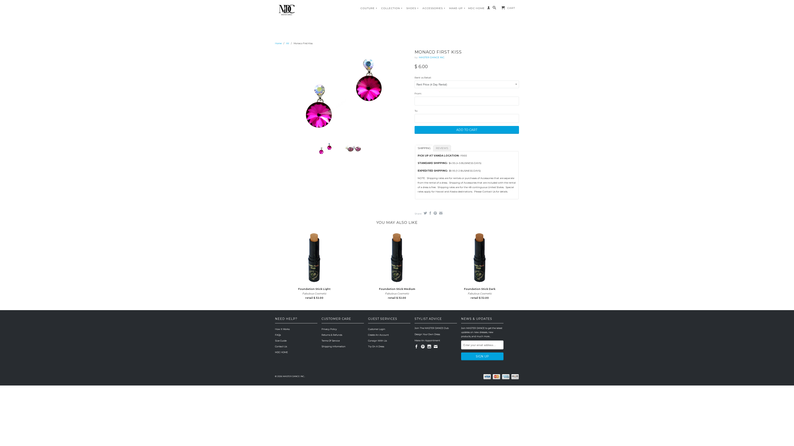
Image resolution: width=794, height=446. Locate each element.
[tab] (424, 148)
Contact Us (281, 346)
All (287, 43)
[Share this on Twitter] (425, 213)
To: (416, 110)
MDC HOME (476, 8)
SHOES (412, 8)
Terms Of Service (331, 340)
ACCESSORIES (433, 8)
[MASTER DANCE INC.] (304, 10)
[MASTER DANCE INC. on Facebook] (416, 346)
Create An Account (378, 334)
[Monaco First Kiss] (342, 93)
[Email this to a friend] (440, 213)
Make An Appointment (427, 340)
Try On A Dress (376, 346)
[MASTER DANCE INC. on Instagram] (429, 346)
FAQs (278, 334)
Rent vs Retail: (423, 77)
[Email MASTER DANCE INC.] (436, 346)
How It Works (282, 329)
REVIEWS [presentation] (442, 148)
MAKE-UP (457, 8)
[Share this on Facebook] (430, 213)
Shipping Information (334, 346)
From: (418, 93)
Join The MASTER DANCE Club (432, 328)
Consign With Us (377, 340)
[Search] (494, 8)
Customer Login (376, 329)
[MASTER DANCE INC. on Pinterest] (423, 346)
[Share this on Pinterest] (435, 213)
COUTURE (368, 8)
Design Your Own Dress (427, 334)
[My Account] (488, 8)
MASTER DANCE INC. (432, 57)
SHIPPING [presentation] (424, 148)
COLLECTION (391, 8)
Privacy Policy (329, 329)
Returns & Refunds (332, 334)
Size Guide (281, 340)
